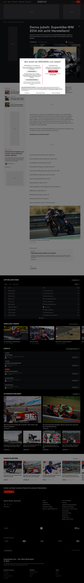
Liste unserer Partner (53, 89)
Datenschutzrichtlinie (40, 92)
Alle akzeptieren (32, 71)
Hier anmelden (53, 74)
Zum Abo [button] (53, 71)
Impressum (27, 92)
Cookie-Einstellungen (56, 92)
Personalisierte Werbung (31, 79)
